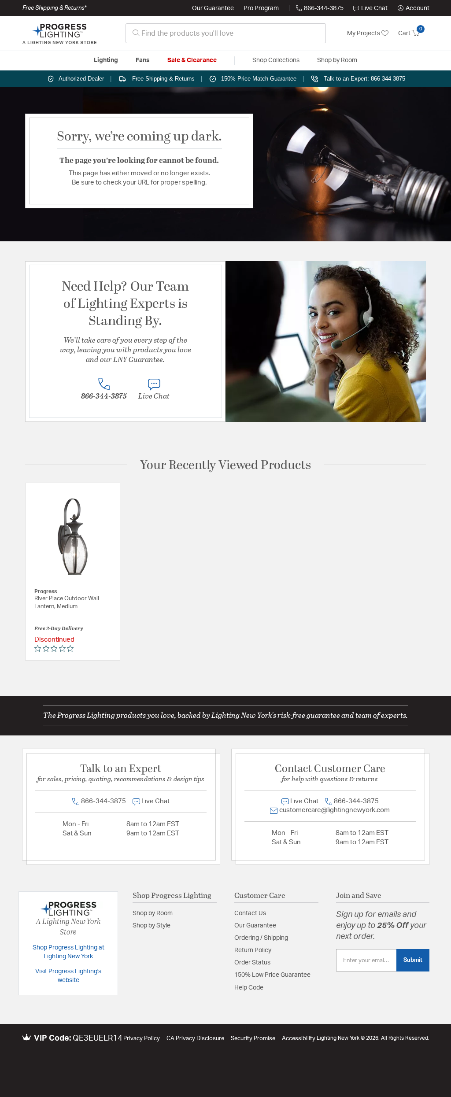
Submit (412, 960)
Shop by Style (151, 926)
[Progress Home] (59, 33)
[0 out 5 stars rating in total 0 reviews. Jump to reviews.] (56, 648)
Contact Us (250, 913)
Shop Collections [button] (275, 60)
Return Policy (252, 950)
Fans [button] (143, 60)
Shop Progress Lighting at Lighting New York (68, 952)
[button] (413, 8)
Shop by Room (153, 913)
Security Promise (253, 1039)
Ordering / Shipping (261, 938)
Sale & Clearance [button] (192, 60)
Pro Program (261, 8)
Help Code (248, 988)
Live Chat (374, 8)
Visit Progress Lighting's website (68, 975)
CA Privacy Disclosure (195, 1039)
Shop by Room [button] (337, 60)
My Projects (364, 33)
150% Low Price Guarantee (272, 975)
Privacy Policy (141, 1039)
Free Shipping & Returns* (54, 8)
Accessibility (298, 1039)
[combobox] (226, 33)
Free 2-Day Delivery (58, 628)
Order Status (252, 963)
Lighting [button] (106, 60)
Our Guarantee (213, 8)
